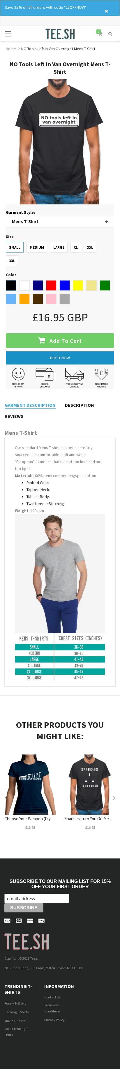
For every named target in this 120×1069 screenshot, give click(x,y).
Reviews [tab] (14, 416)
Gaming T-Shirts (16, 1012)
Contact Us (52, 997)
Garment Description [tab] (30, 405)
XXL (90, 247)
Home (11, 48)
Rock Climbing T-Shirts (16, 1031)
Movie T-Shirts (14, 1021)
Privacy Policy (54, 1020)
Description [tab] (79, 405)
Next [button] (114, 797)
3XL (12, 260)
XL (76, 247)
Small (14, 247)
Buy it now (60, 357)
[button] (110, 33)
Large (58, 247)
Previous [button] (6, 797)
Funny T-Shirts (15, 1003)
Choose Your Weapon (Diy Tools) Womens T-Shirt (48, 818)
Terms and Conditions (52, 1008)
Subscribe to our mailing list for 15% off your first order (60, 884)
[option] (30, 797)
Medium (37, 247)
